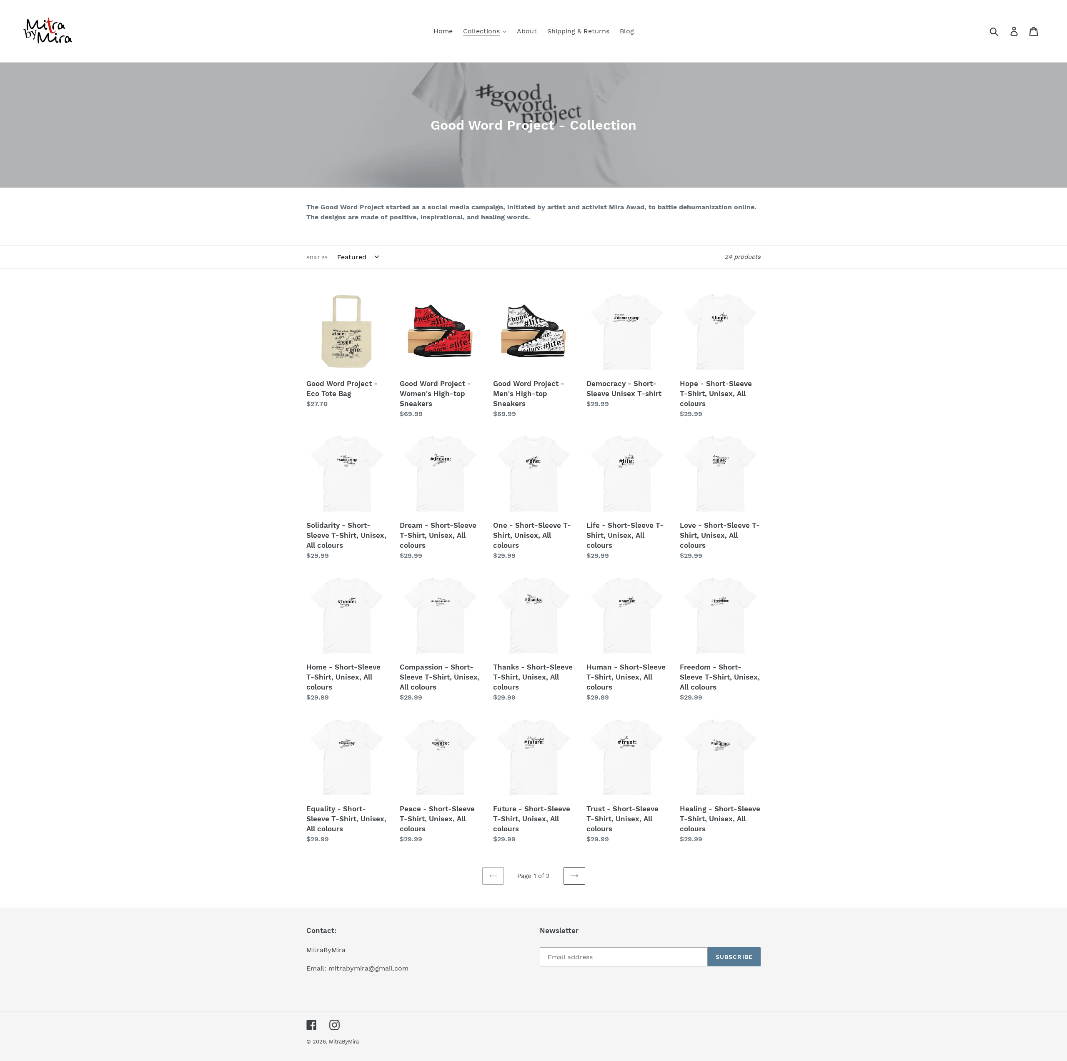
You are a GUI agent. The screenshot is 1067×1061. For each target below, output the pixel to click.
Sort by (317, 258)
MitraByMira (344, 1041)
